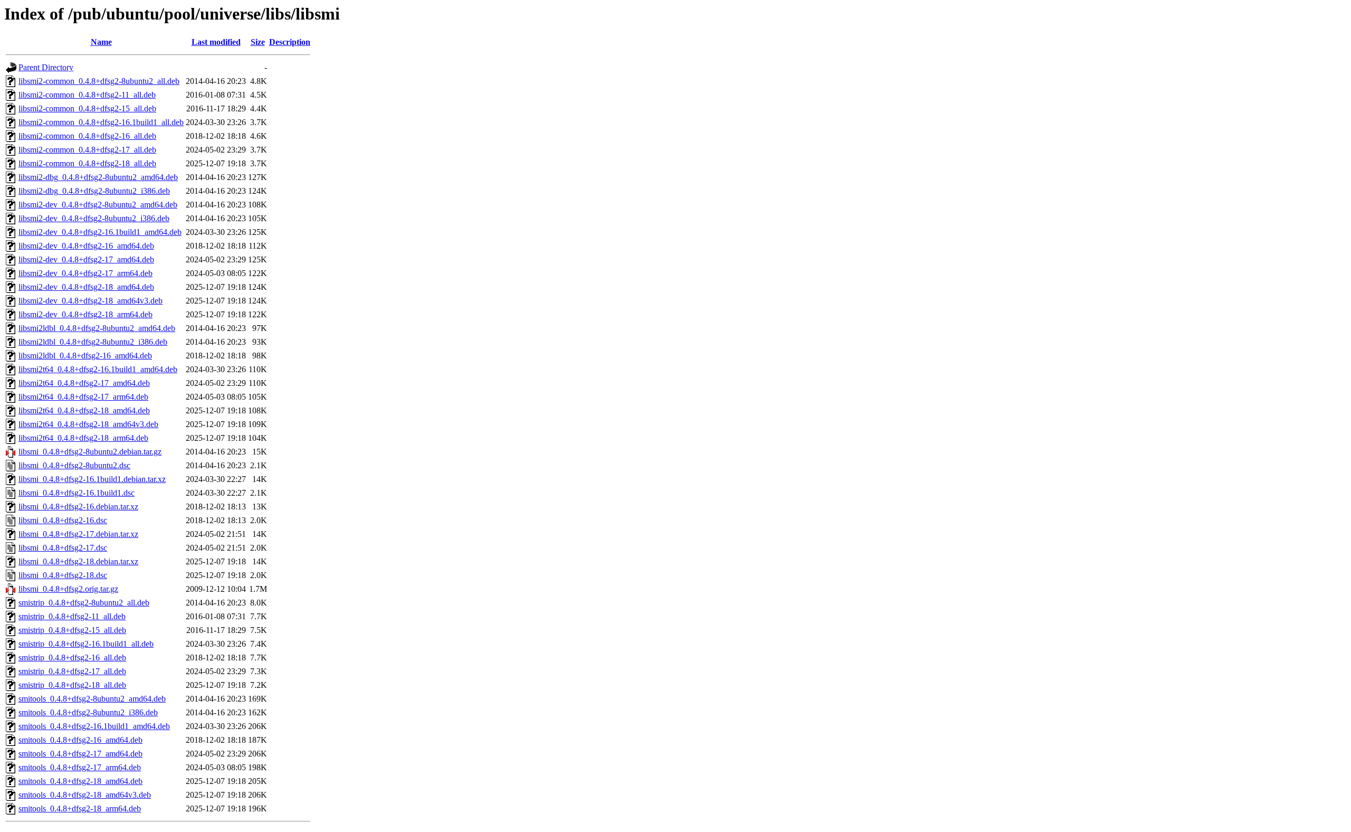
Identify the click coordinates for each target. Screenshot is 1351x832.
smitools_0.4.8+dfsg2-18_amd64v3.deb (84, 794)
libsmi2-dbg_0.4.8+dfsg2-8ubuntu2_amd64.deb (98, 177)
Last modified (216, 41)
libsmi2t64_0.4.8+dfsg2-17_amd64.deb (84, 383)
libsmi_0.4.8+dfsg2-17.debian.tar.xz (78, 534)
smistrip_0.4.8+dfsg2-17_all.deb (72, 671)
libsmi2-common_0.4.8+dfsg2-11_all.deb (87, 94)
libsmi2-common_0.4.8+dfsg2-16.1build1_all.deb (101, 122)
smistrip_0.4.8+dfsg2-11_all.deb (72, 616)
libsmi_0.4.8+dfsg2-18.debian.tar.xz (78, 561)
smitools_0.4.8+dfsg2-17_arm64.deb (79, 767)
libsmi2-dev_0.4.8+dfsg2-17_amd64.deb (86, 259)
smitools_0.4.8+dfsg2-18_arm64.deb (79, 808)
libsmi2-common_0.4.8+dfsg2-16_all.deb (87, 135)
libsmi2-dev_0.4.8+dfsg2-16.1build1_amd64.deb (100, 232)
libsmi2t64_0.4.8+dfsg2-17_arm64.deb (83, 396)
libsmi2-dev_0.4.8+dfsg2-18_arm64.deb (85, 314)
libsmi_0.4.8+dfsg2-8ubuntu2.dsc (74, 465)
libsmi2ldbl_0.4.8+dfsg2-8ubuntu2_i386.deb (92, 341)
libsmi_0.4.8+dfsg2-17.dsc (62, 547)
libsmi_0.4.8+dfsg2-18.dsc (62, 575)
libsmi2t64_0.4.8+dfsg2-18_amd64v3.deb (88, 424)
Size (258, 41)
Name (101, 41)
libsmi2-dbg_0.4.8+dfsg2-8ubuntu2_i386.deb (94, 190)
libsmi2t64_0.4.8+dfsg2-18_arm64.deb (83, 437)
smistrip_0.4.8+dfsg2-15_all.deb (72, 630)
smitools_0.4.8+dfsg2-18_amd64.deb (80, 781)
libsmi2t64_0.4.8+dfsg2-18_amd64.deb (84, 410)
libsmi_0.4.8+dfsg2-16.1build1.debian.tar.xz (92, 479)
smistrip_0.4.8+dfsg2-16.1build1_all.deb (86, 643)
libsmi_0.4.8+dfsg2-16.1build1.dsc (76, 492)
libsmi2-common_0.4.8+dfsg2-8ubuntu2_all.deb (98, 81)
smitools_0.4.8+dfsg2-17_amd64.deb (80, 753)
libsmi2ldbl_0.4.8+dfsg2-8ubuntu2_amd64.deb (96, 328)
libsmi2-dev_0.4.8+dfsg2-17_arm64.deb (85, 273)
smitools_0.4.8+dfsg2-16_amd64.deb (80, 739)
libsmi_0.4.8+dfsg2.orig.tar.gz (68, 588)
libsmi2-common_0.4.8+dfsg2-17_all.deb (87, 149)
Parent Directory (45, 67)
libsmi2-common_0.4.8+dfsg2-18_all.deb (87, 163)
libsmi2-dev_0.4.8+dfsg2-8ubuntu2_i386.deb (93, 218)
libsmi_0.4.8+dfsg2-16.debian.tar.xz (78, 506)
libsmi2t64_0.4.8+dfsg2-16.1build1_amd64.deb (97, 369)
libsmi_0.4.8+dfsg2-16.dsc (62, 520)
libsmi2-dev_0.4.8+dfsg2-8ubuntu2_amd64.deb (97, 204)
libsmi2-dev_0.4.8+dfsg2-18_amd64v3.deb (90, 300)
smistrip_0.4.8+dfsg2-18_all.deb (72, 684)
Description (289, 41)
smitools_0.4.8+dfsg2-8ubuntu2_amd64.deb (92, 698)
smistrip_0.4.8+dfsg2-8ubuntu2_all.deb (83, 602)
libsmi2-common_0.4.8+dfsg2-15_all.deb (87, 108)
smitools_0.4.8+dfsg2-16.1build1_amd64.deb (94, 726)
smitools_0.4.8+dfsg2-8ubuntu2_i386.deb (88, 712)
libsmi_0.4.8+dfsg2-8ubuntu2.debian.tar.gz (89, 451)
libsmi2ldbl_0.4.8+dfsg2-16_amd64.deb (85, 355)
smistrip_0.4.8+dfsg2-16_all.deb (72, 657)
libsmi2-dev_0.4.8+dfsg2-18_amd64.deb (86, 286)
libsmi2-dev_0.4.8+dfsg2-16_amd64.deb (86, 245)
